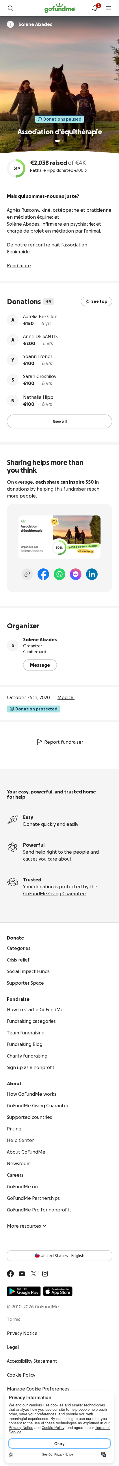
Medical (66, 697)
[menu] (108, 8)
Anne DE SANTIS (40, 336)
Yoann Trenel (37, 356)
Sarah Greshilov (39, 376)
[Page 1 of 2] (57, 141)
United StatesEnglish (62, 1255)
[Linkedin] (92, 574)
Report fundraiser (63, 742)
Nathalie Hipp (38, 397)
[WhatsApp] (59, 574)
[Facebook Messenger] (75, 574)
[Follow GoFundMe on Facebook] (10, 1273)
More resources (24, 1226)
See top (99, 301)
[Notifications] (95, 8)
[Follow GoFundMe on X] (33, 1273)
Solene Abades (40, 639)
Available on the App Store (57, 1291)
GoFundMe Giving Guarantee (54, 893)
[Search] (10, 8)
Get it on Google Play (24, 1291)
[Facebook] (43, 574)
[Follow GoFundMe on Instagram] (45, 1273)
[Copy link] (27, 574)
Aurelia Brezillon (40, 316)
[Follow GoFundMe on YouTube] (22, 1273)
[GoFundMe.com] (59, 8)
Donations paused (62, 119)
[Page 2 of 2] (63, 141)
